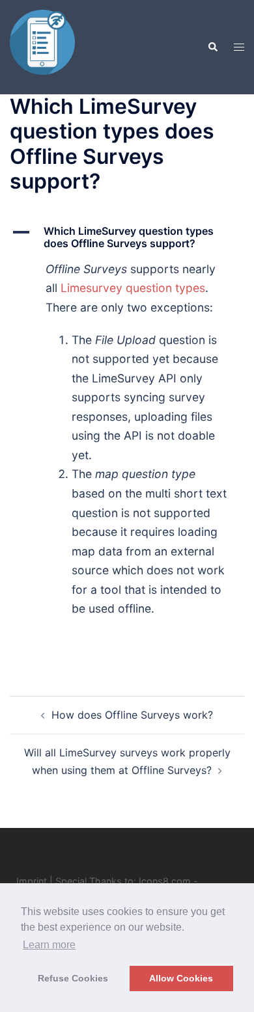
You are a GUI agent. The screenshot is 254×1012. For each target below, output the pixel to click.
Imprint (31, 880)
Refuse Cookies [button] (73, 978)
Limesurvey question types (133, 288)
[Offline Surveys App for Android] (42, 46)
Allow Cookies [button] (181, 978)
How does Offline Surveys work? (132, 714)
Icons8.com (165, 880)
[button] (212, 47)
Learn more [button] (49, 944)
